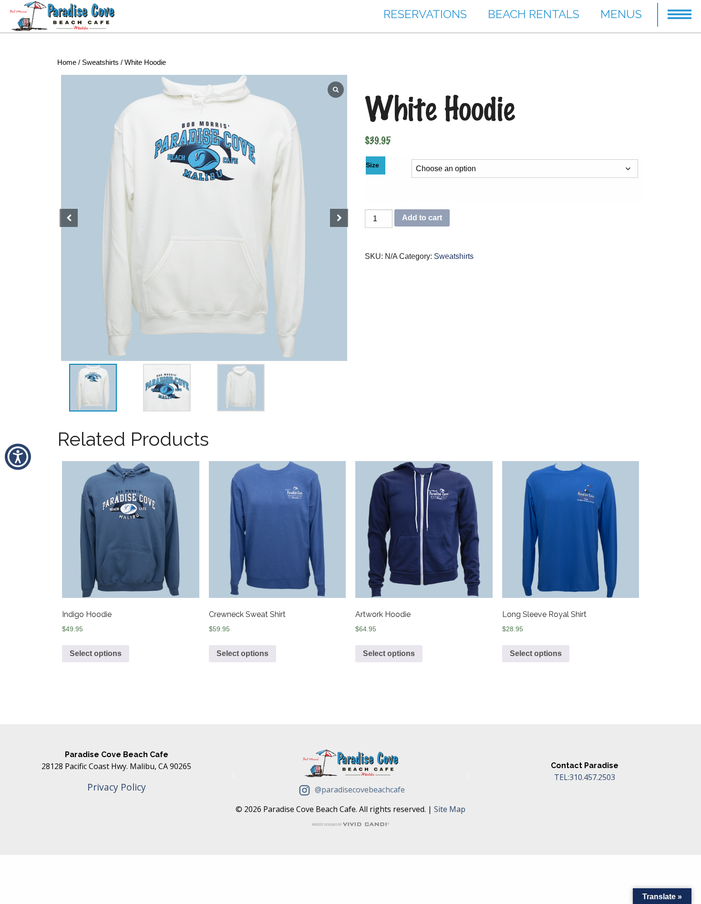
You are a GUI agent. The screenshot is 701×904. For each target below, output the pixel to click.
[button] (679, 10)
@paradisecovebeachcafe (359, 789)
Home (66, 62)
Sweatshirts (100, 62)
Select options (96, 653)
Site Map (449, 809)
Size (372, 165)
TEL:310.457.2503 (584, 777)
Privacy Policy (116, 787)
